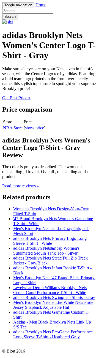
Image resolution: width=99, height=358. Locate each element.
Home (40, 4)
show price (34, 128)
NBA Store (13, 128)
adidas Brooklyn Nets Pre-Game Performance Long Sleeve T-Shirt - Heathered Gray (53, 334)
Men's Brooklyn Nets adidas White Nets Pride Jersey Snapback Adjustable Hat (53, 305)
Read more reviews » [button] (20, 186)
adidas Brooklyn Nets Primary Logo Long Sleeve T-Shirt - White (50, 241)
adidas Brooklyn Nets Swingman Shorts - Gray (54, 297)
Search (10, 16)
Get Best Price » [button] (16, 97)
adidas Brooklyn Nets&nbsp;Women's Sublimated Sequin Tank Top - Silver (46, 250)
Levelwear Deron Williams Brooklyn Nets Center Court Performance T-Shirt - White (50, 290)
